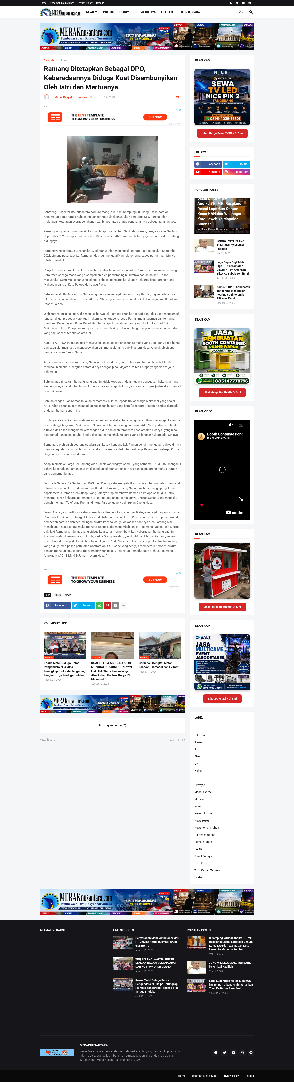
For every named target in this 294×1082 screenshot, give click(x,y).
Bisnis (198, 756)
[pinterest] (249, 3)
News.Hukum (202, 820)
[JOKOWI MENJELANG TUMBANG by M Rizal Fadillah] (204, 245)
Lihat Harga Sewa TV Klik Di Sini (222, 133)
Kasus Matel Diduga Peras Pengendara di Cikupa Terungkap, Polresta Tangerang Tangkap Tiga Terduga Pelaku (65, 669)
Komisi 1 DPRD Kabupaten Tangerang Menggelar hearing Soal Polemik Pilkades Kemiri (233, 292)
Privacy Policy (85, 3)
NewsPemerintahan (206, 827)
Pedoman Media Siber (62, 3)
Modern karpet (203, 792)
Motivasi (199, 799)
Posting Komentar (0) (112, 725)
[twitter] (237, 3)
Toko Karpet (201, 863)
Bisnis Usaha (190, 12)
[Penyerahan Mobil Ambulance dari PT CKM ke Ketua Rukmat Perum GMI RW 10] (123, 942)
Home (43, 3)
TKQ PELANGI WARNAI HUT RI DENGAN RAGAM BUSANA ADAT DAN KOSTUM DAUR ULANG (155, 963)
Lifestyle (168, 12)
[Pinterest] (107, 605)
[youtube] (243, 3)
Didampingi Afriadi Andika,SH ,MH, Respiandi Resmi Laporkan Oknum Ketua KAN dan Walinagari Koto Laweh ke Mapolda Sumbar (231, 943)
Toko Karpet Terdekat (207, 870)
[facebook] (231, 3)
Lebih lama (176, 739)
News (90, 12)
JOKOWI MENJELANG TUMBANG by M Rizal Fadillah (230, 245)
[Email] (115, 605)
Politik (108, 12)
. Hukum (199, 735)
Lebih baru (48, 739)
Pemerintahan (203, 841)
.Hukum (199, 742)
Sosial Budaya (145, 12)
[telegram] (251, 1052)
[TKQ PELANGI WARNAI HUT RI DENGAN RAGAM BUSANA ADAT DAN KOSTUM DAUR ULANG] (123, 963)
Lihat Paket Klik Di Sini (222, 698)
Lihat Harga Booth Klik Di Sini (222, 392)
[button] (241, 12)
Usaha (198, 877)
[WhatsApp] (99, 605)
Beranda (49, 60)
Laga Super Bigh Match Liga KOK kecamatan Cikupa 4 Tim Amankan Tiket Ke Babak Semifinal (233, 268)
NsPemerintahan (204, 834)
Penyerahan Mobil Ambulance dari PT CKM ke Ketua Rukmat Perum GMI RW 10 (157, 941)
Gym (197, 763)
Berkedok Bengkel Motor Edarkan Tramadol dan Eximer (158, 665)
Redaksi (100, 3)
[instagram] (242, 1052)
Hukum (124, 12)
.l (195, 749)
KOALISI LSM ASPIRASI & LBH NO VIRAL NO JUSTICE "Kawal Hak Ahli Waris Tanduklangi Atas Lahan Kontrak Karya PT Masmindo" (111, 671)
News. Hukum (203, 813)
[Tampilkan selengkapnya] (123, 605)
